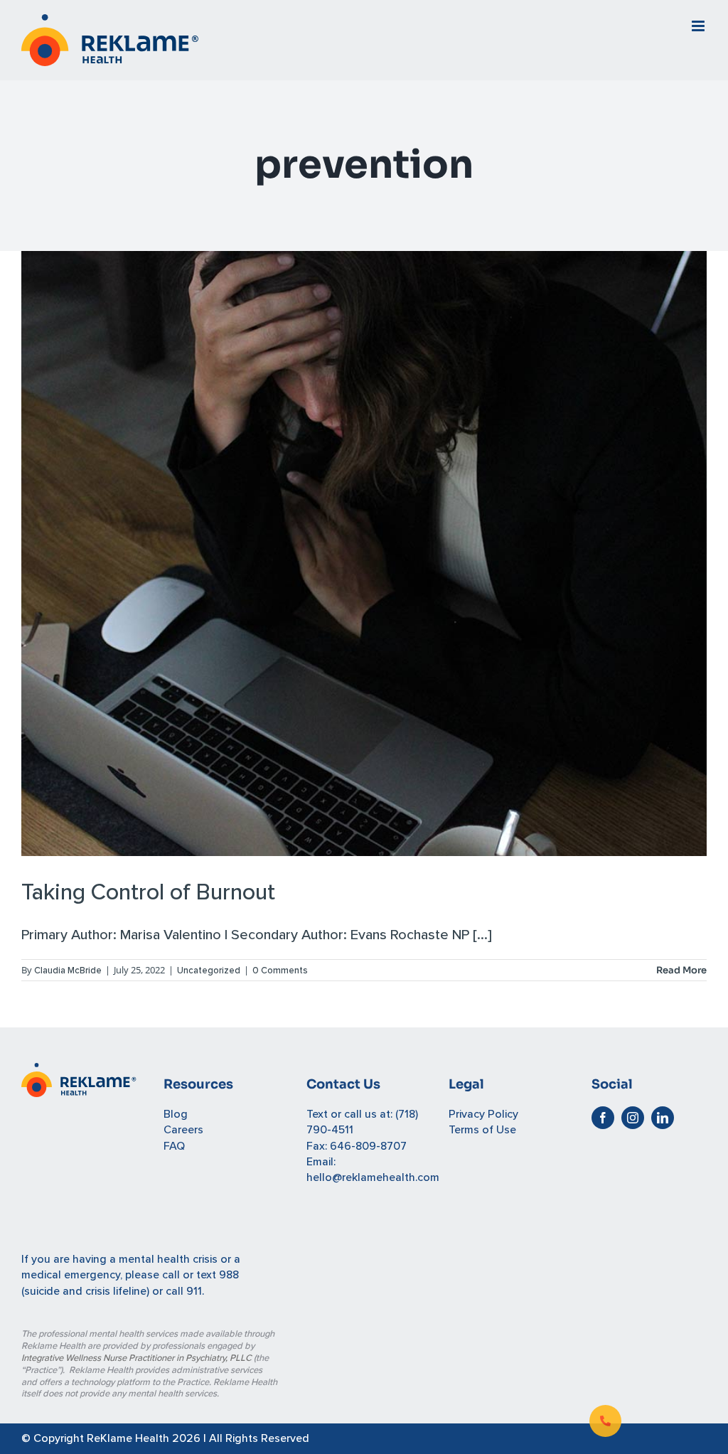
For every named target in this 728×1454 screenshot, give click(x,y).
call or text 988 (200, 1275)
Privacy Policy (483, 1114)
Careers (183, 1130)
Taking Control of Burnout (148, 893)
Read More (681, 970)
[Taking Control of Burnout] (364, 553)
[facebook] (603, 1117)
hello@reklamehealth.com (372, 1177)
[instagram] (632, 1117)
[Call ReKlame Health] (605, 1421)
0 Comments (280, 970)
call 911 (184, 1291)
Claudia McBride (68, 970)
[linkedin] (662, 1117)
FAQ (174, 1146)
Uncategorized (208, 970)
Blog (176, 1114)
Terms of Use (482, 1130)
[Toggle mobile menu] (699, 25)
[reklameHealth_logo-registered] (78, 1070)
